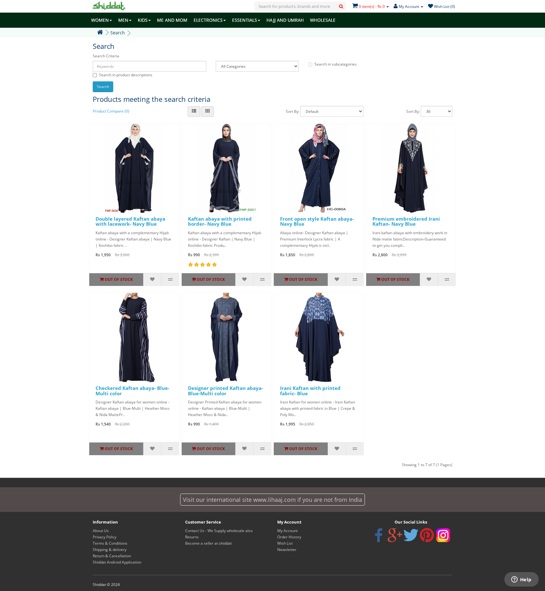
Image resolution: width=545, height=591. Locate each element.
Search (117, 33)
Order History (289, 537)
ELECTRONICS (208, 20)
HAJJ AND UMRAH (285, 20)
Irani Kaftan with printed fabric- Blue (310, 391)
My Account (287, 530)
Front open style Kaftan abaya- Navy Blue (317, 221)
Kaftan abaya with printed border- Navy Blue (220, 221)
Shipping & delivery (109, 549)
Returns (192, 537)
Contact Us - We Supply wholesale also (219, 530)
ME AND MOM (172, 20)
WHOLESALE (323, 20)
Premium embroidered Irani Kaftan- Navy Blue (406, 221)
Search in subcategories (335, 64)
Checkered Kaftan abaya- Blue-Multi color (132, 391)
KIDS (143, 20)
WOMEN (100, 20)
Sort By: (292, 111)
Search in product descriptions (125, 75)
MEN (123, 20)
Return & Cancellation (112, 556)
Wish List (285, 543)
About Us (101, 530)
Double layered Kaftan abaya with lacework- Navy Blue (130, 221)
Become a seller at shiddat (208, 543)
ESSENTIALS (244, 20)
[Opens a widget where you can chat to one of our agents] (521, 580)
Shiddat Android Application (117, 562)
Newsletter (286, 549)
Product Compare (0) (111, 111)
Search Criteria (106, 56)
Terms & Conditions (110, 543)
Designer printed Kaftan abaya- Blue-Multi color (225, 391)
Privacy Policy (104, 537)
